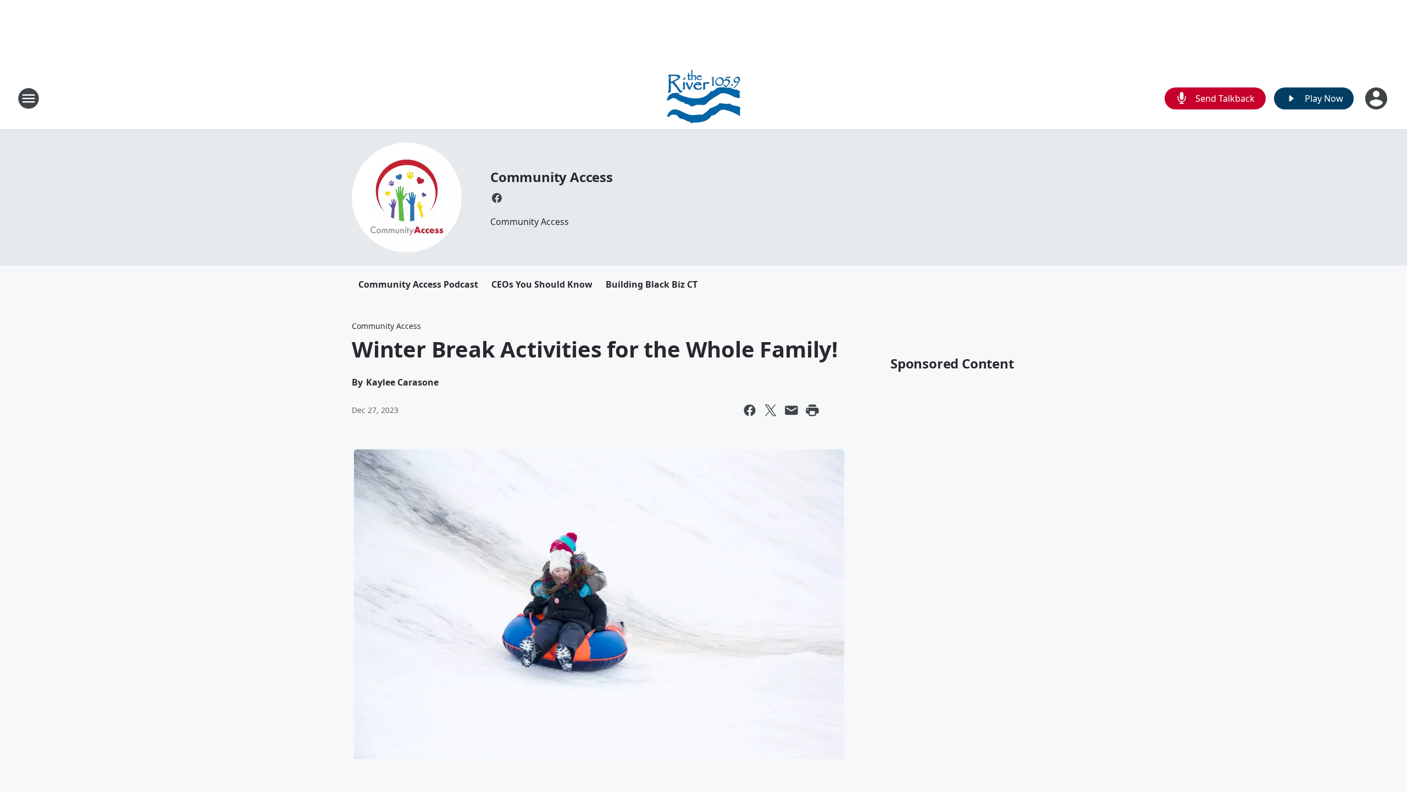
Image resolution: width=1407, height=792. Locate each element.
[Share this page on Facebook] (749, 410)
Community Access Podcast (418, 284)
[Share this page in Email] (791, 410)
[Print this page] (812, 410)
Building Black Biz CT (651, 284)
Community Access (551, 177)
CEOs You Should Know (541, 284)
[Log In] (1377, 98)
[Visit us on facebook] (496, 198)
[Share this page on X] (770, 410)
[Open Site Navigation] (29, 98)
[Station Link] (703, 98)
